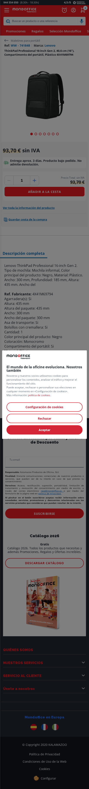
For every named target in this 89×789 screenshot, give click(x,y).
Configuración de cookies (44, 407)
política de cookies (39, 395)
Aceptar (44, 430)
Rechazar (44, 418)
